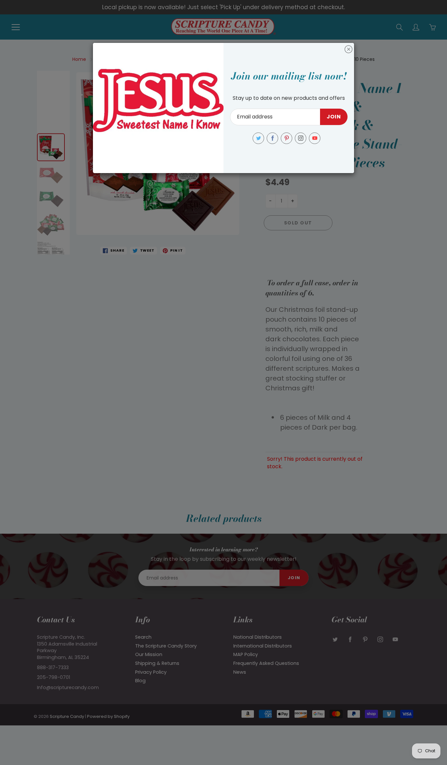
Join (334, 116)
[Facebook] (272, 138)
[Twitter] (258, 138)
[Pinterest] (286, 138)
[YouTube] (314, 138)
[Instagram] (300, 138)
